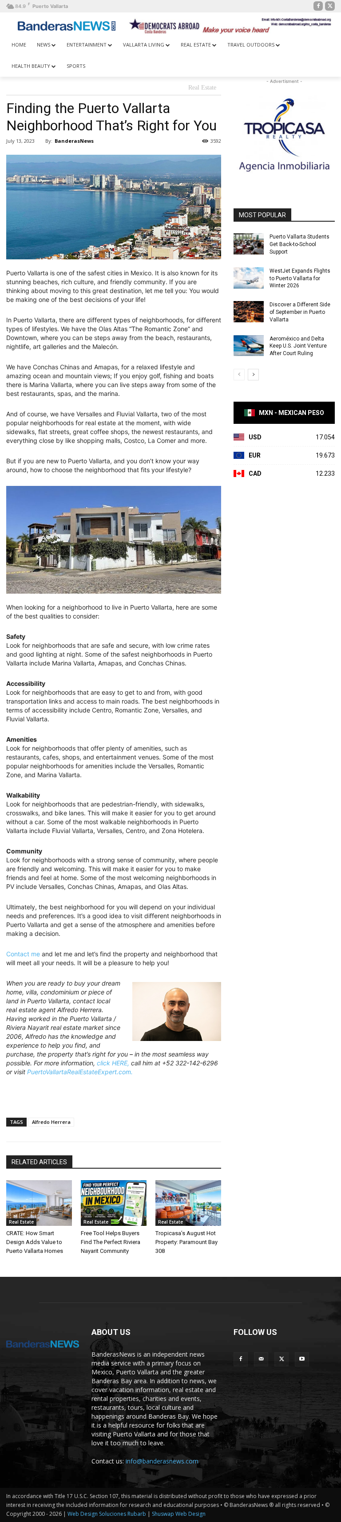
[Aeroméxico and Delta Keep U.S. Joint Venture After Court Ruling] (249, 345)
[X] (330, 6)
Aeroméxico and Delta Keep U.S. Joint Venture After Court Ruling (298, 346)
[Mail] (261, 1359)
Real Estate (202, 87)
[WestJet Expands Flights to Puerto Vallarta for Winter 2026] (249, 278)
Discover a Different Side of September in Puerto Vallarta (300, 312)
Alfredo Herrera (51, 1122)
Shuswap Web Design (179, 1514)
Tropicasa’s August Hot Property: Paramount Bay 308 (186, 1242)
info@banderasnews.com (162, 1461)
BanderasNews (74, 140)
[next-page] (253, 374)
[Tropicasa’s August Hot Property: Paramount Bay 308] (188, 1203)
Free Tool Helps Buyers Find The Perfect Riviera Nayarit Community (110, 1242)
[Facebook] (318, 6)
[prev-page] (239, 374)
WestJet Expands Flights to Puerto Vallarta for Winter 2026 (300, 278)
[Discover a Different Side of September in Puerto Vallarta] (249, 311)
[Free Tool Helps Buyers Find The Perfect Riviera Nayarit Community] (114, 1203)
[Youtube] (302, 1359)
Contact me (23, 954)
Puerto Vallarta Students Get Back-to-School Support (299, 244)
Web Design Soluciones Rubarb (106, 1514)
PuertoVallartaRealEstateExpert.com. (80, 1072)
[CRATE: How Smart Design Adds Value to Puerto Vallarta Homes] (39, 1203)
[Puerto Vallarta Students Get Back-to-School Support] (249, 243)
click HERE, (113, 1063)
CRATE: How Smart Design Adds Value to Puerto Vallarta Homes (34, 1242)
